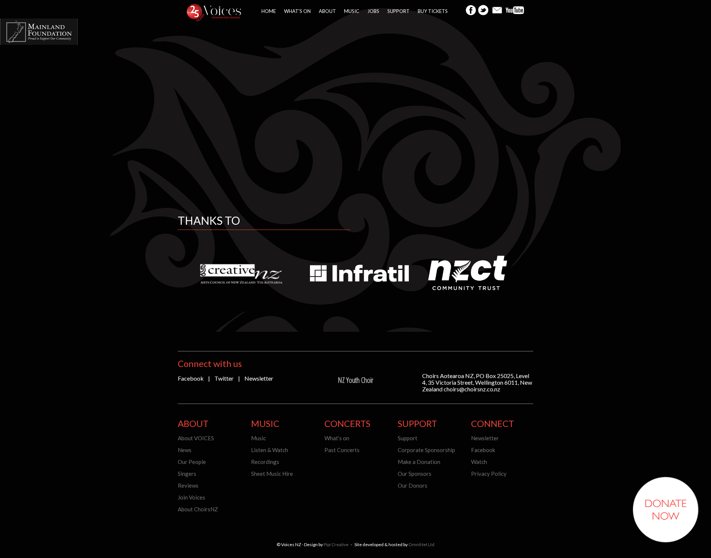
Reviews (188, 485)
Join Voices (191, 497)
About (327, 11)
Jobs (373, 11)
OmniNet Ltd (421, 544)
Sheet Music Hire (272, 473)
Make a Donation (419, 461)
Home (268, 11)
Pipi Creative (336, 544)
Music (351, 11)
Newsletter (258, 378)
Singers (187, 473)
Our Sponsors (414, 473)
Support (398, 11)
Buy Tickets (433, 11)
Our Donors (412, 485)
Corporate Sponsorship (426, 450)
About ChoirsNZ (198, 509)
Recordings (265, 461)
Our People (192, 461)
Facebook (191, 378)
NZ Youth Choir (355, 380)
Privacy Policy (489, 473)
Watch (479, 461)
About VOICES (196, 438)
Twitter (224, 378)
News (184, 450)
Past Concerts (342, 450)
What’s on (297, 11)
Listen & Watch (269, 450)
